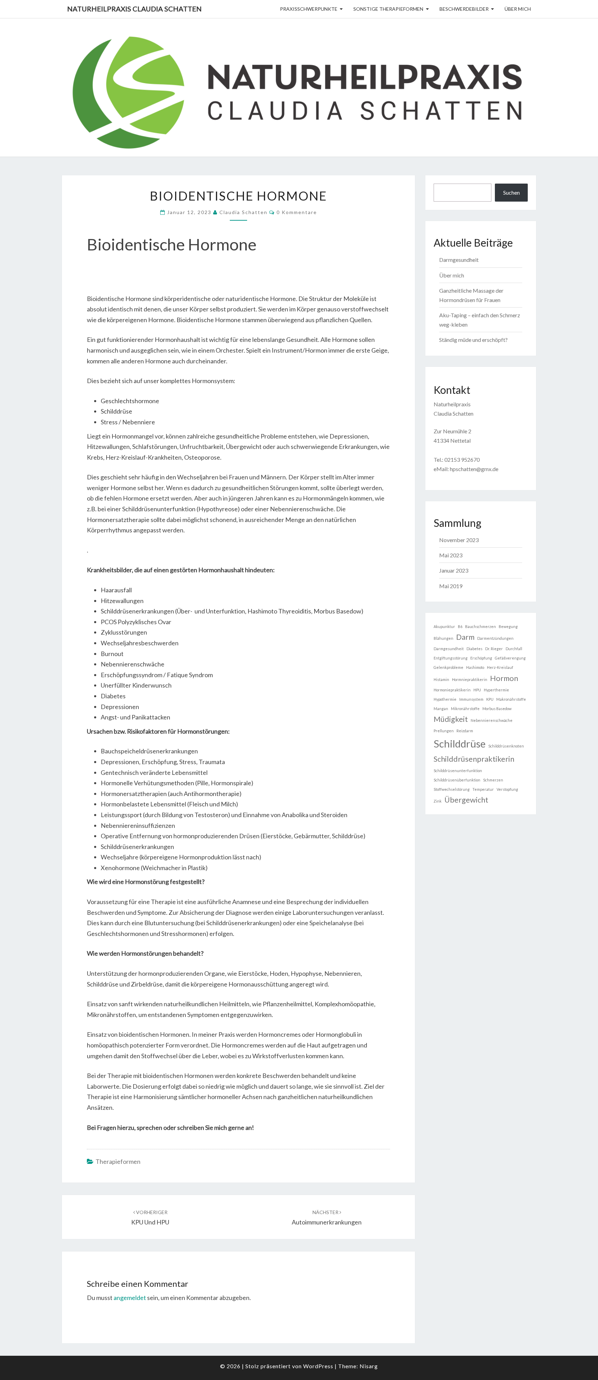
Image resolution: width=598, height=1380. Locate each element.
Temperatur (483, 789)
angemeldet (130, 1297)
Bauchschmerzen (480, 626)
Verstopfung (507, 789)
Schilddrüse (460, 743)
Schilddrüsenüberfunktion (457, 780)
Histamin (441, 679)
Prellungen (444, 730)
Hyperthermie (496, 690)
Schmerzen (493, 780)
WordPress (318, 1366)
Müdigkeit (451, 719)
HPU (477, 690)
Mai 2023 (450, 555)
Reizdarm (464, 730)
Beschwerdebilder (464, 9)
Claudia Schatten (243, 212)
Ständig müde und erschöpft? (473, 339)
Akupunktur (444, 626)
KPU (489, 699)
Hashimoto (475, 667)
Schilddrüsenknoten (506, 746)
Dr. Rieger (494, 648)
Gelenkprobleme (448, 667)
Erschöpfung (481, 658)
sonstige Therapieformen (388, 9)
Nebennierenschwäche (492, 720)
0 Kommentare (297, 212)
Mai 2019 (450, 586)
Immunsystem (471, 699)
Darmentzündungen (495, 638)
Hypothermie (445, 699)
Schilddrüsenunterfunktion (458, 770)
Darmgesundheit (459, 259)
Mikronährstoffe (465, 708)
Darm (465, 637)
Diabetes (474, 648)
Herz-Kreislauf (500, 667)
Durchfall (514, 648)
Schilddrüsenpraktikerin (474, 758)
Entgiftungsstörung (451, 658)
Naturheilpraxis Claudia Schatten (134, 9)
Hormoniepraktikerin (452, 690)
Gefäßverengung (510, 658)
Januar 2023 (453, 570)
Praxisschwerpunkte (308, 9)
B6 (460, 626)
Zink (438, 801)
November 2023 (459, 540)
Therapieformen (118, 1161)
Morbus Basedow (496, 708)
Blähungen (443, 638)
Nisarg (369, 1366)
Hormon (504, 678)
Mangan (441, 708)
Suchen (511, 192)
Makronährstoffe (511, 699)
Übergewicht (466, 799)
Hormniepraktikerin (469, 679)
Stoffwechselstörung (452, 789)
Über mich (518, 9)
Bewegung (508, 626)
